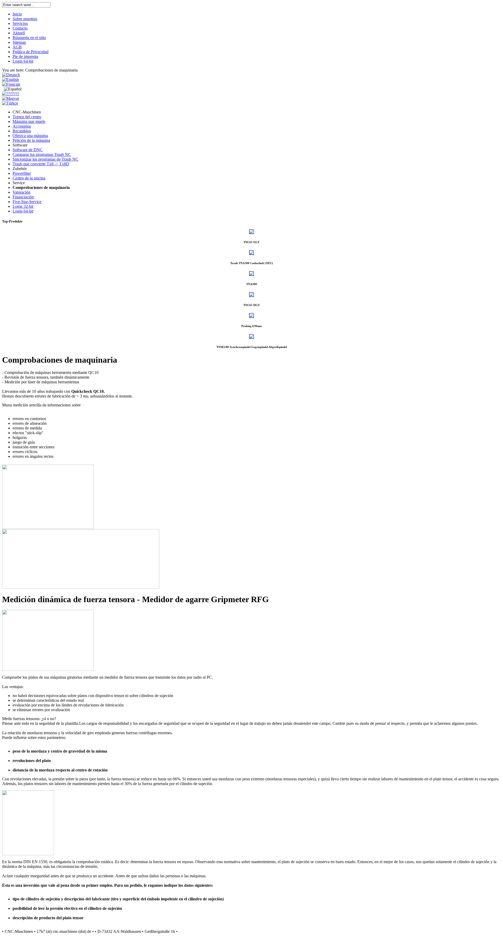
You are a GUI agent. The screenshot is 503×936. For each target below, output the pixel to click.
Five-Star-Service (27, 201)
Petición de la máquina (31, 140)
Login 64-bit (23, 211)
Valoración (21, 192)
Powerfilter (22, 173)
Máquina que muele (29, 121)
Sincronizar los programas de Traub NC (45, 159)
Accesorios (22, 126)
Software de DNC (28, 150)
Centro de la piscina (29, 178)
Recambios (22, 131)
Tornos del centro (27, 117)
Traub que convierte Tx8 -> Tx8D (41, 164)
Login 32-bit (23, 206)
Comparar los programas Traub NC (42, 154)
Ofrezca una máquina (30, 135)
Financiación (23, 197)
